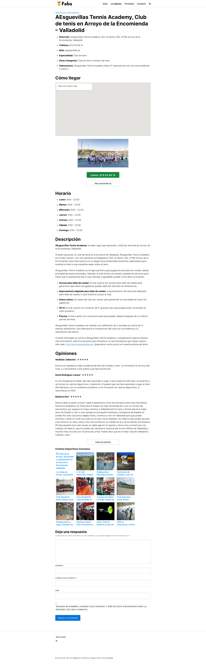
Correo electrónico (66, 578)
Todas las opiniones (103, 442)
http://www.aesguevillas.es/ (79, 344)
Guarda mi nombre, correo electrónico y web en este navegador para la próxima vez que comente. (101, 608)
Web (57, 590)
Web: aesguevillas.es (103, 183)
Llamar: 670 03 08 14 (103, 175)
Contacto (141, 3)
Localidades (116, 3)
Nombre (59, 565)
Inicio (105, 3)
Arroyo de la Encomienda (67, 13)
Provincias (129, 3)
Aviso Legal (61, 637)
